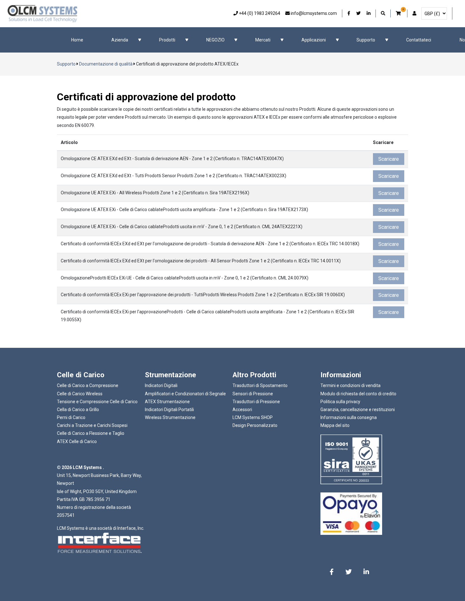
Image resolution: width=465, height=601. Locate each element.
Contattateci (418, 39)
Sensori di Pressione (252, 393)
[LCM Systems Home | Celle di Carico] (42, 13)
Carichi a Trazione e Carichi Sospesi (92, 425)
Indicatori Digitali (161, 385)
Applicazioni (313, 39)
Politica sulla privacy (340, 401)
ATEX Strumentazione (167, 401)
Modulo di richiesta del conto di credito (358, 393)
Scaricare (388, 159)
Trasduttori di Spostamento (260, 385)
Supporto (365, 39)
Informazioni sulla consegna (348, 417)
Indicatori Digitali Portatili (169, 409)
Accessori (242, 409)
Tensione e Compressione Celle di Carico (97, 401)
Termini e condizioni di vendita (350, 385)
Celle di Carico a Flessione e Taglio (90, 433)
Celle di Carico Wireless (79, 393)
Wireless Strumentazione (170, 417)
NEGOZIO (215, 39)
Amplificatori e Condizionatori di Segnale (185, 393)
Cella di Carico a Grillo (78, 409)
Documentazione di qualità (106, 63)
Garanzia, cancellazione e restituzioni (357, 409)
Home (77, 39)
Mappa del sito (335, 425)
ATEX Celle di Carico (77, 441)
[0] (399, 13)
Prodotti (167, 39)
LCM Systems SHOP (252, 417)
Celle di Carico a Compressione (87, 385)
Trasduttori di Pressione (256, 401)
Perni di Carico (71, 417)
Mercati (262, 39)
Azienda (119, 39)
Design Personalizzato (254, 425)
